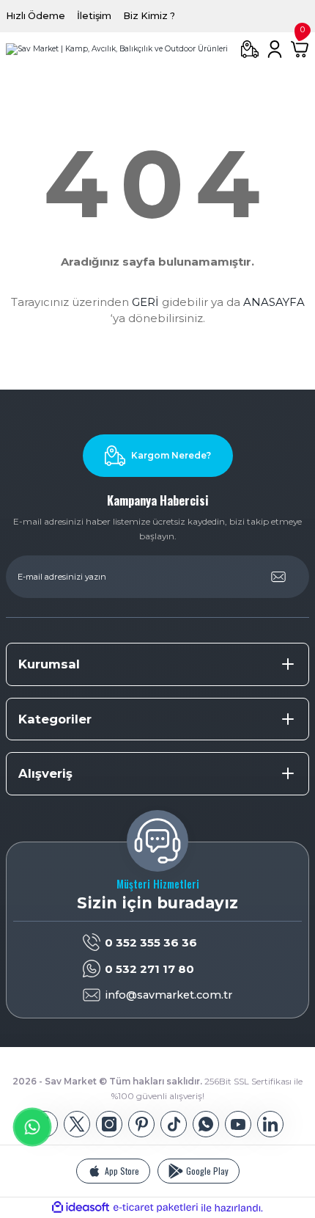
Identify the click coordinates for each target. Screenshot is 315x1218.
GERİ (145, 302)
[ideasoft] (80, 1207)
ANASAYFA (274, 302)
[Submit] (278, 576)
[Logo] (117, 49)
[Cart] (299, 49)
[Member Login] (274, 49)
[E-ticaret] (156, 1207)
